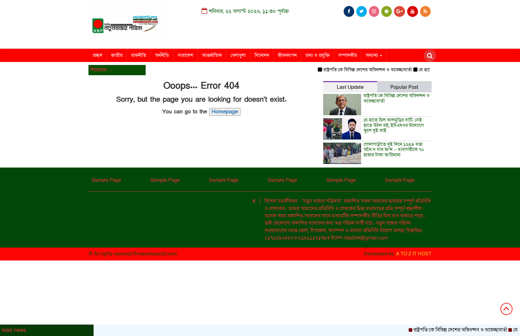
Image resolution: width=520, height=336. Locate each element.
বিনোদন (262, 55)
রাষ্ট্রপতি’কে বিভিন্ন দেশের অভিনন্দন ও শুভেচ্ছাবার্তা (362, 69)
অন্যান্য (372, 55)
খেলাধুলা (238, 55)
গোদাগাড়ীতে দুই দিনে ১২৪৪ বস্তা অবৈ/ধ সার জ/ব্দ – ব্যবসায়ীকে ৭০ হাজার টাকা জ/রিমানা (394, 149)
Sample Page (106, 180)
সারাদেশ (185, 55)
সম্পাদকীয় (347, 55)
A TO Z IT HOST (414, 254)
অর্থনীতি (162, 55)
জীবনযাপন (287, 55)
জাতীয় (116, 55)
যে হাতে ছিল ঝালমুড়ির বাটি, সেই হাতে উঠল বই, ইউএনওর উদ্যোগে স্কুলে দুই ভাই (394, 125)
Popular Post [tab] (404, 87)
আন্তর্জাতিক (212, 55)
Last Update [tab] (350, 87)
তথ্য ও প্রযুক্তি (317, 55)
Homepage (225, 111)
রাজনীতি (138, 55)
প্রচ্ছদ (97, 55)
